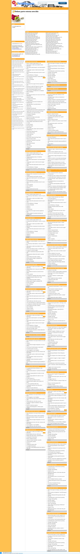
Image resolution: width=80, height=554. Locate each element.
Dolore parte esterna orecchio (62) (18, 60)
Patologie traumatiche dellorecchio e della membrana (34, 278)
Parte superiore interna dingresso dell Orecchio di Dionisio (57, 216)
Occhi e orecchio (29, 184)
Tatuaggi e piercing (51, 76)
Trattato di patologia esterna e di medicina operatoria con (34, 157)
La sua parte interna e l (52, 198)
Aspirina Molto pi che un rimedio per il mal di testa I (57, 241)
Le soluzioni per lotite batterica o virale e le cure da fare (35, 196)
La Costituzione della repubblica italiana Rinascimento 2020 (55, 190)
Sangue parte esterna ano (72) (17, 91)
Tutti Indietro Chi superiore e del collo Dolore (56, 258)
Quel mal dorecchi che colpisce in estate (33, 87)
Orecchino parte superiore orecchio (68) (18, 128)
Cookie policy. (20, 553)
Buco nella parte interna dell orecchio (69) (17, 114)
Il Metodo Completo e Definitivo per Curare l (56, 331)
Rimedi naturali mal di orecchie (32, 188)
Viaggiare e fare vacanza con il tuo (54, 367)
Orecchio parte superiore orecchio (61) (18, 94)
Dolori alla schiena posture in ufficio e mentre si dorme (56, 257)
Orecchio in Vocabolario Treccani (54, 482)
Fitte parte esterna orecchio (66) (17, 70)
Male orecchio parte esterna (44, 8)
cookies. (10, 552)
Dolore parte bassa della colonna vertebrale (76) (17, 107)
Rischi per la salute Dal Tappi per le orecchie (34, 86)
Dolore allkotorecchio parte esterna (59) (18, 72)
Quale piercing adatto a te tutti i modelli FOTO (56, 515)
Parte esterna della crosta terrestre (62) (18, 79)
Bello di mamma (29, 100)
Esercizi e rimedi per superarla (32, 405)
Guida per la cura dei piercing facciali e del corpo (57, 428)
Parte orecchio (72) (15, 117)
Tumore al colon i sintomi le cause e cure (55, 151)
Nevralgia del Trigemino (30, 114)
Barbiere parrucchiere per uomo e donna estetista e (57, 444)
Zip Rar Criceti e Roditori (52, 81)
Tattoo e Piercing (51, 340)
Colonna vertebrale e (51, 263)
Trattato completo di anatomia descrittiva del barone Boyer (34, 214)
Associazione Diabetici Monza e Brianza (55, 385)
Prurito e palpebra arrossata (31, 438)
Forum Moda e (50, 78)
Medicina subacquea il (30, 118)
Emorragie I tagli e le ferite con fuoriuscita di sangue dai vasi (56, 98)
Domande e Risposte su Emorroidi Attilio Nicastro (57, 99)
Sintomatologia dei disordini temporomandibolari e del (35, 362)
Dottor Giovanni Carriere (31, 138)
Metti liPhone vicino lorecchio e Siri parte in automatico (56, 401)
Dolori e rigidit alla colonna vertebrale (55, 260)
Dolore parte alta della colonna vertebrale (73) (17, 105)
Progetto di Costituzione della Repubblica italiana (57, 186)
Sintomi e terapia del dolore (53, 230)
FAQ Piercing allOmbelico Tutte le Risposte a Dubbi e (56, 66)
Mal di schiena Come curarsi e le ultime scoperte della (57, 251)
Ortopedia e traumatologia (52, 264)
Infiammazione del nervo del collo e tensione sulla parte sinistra (35, 352)
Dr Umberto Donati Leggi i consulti (54, 115)
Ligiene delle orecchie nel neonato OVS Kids (34, 111)
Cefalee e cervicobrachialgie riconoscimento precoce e (56, 225)
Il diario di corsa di (29, 309)
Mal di (27, 93)
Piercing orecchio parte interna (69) (18, 111)
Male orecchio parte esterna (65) (31, 34)
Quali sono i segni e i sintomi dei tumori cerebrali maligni (57, 150)
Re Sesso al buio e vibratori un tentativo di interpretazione (55, 420)
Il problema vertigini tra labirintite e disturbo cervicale (34, 403)
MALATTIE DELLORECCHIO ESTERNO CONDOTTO (34, 129)
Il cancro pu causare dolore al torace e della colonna (56, 249)
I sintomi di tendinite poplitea (53, 130)
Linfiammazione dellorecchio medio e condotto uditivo (35, 255)
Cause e (49, 237)
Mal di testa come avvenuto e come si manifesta (35, 415)
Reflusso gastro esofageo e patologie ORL (34, 258)
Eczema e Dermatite (30, 79)
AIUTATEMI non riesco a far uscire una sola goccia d (56, 361)
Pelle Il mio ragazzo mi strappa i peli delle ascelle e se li (57, 64)
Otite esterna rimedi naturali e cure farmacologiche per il (35, 68)
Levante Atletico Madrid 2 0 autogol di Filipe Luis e (57, 381)
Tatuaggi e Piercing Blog (52, 72)
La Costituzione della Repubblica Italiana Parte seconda (56, 184)
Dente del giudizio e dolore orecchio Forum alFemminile (34, 357)
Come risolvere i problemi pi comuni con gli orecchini (56, 539)
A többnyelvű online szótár (31, 444)
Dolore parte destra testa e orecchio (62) (18, 83)
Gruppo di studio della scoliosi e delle (55, 254)
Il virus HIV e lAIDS (52, 105)
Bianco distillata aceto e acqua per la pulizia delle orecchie (35, 270)
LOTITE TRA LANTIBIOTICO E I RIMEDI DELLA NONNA (35, 91)
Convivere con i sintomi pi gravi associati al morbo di (57, 154)
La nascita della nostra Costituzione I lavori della (57, 177)
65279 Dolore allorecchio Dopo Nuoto (33, 137)
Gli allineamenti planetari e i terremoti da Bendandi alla (35, 371)
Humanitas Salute (29, 125)
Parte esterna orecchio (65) (16, 64)
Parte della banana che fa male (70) (18, 116)
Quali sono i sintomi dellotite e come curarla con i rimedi (35, 242)
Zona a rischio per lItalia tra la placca (33, 379)
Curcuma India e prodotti (31, 441)
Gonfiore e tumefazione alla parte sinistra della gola (35, 252)
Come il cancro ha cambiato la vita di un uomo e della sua (57, 160)
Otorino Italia (28, 135)
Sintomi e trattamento (52, 127)
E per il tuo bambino (51, 291)
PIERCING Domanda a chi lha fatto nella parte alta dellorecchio (56, 473)
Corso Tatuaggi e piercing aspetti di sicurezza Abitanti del (56, 457)
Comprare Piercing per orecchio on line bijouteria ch (57, 481)
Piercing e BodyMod (52, 75)
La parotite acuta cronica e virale (54, 293)
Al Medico (28, 147)
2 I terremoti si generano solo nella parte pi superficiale (34, 386)
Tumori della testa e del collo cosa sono (33, 301)
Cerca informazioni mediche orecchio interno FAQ (35, 119)
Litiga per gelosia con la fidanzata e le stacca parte (57, 393)
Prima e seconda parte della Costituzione (55, 172)
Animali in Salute (29, 97)
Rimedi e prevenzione (52, 108)
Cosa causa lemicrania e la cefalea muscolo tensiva (35, 302)
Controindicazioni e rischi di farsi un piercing (56, 70)
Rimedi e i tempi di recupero (53, 113)
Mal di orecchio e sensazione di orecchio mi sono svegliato (35, 174)
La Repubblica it (29, 115)
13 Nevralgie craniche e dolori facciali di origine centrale (35, 70)
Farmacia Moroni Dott (30, 132)
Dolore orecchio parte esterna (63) (18, 61)
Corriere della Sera (29, 134)
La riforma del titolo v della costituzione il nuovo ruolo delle (57, 179)
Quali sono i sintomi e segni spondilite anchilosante (57, 246)
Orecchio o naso (51, 474)
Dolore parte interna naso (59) (17, 112)
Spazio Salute (29, 127)
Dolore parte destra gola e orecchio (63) (18, 77)
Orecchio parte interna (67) (16, 100)
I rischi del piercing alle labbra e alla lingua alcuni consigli (57, 303)
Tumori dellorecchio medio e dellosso (33, 256)
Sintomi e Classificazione (52, 235)
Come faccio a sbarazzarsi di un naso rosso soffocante (56, 333)
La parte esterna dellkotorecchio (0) (18, 88)
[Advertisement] (17, 32)
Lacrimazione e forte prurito (31, 437)
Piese (13, 8)
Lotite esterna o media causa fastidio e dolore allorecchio (34, 65)
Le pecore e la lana (51, 468)
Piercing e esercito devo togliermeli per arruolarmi (57, 458)
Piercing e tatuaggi (51, 73)
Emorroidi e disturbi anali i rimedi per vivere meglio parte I (56, 95)
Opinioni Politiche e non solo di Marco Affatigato (57, 421)
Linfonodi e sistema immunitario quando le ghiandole (34, 360)
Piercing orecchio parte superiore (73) (17, 126)
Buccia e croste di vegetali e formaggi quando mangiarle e (56, 374)
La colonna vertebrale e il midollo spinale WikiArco (55, 276)
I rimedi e (28, 343)
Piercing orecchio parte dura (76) (17, 121)
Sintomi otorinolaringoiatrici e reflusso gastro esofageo (34, 407)
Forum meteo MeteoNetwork (31, 131)
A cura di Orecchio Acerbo (53, 484)
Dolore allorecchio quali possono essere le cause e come (35, 73)
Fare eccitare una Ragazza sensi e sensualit (56, 423)
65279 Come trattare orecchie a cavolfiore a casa (35, 248)
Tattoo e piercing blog (52, 79)
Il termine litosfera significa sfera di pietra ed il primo (35, 382)
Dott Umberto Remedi (30, 143)
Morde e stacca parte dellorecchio (54, 409)
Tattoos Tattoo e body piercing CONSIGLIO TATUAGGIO (56, 505)
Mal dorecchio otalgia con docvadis (33, 117)
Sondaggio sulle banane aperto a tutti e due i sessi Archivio (57, 377)
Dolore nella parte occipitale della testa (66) (18, 103)
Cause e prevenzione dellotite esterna (33, 326)
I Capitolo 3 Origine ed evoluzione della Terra (34, 389)
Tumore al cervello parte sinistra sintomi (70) (17, 97)
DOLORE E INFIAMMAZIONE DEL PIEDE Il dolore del (35, 448)
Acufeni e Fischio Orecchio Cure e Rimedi (56, 197)
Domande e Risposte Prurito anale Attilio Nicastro (57, 102)
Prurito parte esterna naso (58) (17, 84)
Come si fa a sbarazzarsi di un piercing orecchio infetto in (56, 449)
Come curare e (50, 143)
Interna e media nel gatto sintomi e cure (33, 63)
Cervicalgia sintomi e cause (53, 232)
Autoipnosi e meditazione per (53, 231)
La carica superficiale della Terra (32, 383)
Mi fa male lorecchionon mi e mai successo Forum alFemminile (35, 95)
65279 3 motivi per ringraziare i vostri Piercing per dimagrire (57, 493)
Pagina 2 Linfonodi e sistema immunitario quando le (57, 365)
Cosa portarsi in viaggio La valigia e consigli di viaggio (56, 359)
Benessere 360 (29, 141)
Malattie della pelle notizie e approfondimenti (34, 435)
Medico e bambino (51, 238)
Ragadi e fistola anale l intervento (54, 104)
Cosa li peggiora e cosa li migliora (32, 350)
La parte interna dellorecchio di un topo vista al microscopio (56, 211)
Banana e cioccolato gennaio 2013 (54, 383)
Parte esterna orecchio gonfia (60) (18, 69)
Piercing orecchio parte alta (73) (17, 120)
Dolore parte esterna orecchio (20, 8)
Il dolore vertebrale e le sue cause (54, 253)
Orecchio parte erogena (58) (30, 50)
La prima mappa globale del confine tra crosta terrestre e (34, 376)
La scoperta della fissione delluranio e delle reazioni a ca (34, 369)
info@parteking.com (16, 56)
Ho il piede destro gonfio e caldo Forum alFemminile (55, 124)
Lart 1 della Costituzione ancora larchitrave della (57, 187)
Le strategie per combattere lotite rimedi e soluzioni (35, 275)
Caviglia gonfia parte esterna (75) (18, 92)
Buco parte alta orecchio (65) (17, 123)
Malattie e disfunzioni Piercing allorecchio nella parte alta (56, 432)
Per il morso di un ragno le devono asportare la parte (35, 84)
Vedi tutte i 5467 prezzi (52, 541)
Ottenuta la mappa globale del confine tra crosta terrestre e (35, 374)
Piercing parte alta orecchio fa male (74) (18, 87)
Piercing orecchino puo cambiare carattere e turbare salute (56, 529)
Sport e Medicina (29, 77)
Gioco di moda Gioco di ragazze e (54, 452)
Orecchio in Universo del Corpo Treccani (55, 213)
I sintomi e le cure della (52, 270)
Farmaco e (28, 82)
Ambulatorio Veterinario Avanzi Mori (33, 140)
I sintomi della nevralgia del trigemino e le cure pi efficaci (35, 345)
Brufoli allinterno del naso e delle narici (33, 434)
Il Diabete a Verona (51, 384)
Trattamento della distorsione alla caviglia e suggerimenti (56, 117)
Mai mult (27, 190)
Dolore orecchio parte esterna (32, 8)
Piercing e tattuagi (51, 500)
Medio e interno (51, 209)
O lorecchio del (29, 209)
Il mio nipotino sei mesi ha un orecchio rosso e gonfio (35, 272)
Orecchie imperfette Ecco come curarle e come (56, 549)
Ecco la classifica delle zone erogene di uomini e (57, 415)
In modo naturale (29, 124)
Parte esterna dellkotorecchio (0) (17, 89)
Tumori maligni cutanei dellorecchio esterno (34, 121)
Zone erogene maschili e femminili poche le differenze (56, 417)
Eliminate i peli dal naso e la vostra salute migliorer (57, 327)
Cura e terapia (50, 125)
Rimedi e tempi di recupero (53, 119)
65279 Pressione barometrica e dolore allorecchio (35, 76)
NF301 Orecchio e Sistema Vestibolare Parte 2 (56, 406)
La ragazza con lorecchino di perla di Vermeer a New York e (56, 537)
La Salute (28, 122)
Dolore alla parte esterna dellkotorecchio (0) (16, 75)
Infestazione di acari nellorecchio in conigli (56, 214)
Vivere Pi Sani (29, 146)
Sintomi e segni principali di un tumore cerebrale (57, 163)
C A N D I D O (51, 174)
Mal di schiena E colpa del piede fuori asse (56, 131)
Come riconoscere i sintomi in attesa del (55, 288)
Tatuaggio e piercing (51, 526)
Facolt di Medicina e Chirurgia (32, 74)
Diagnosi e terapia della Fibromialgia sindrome (56, 261)
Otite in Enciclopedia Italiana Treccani (33, 89)
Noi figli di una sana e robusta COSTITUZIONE (57, 175)
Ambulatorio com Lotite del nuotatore (33, 112)
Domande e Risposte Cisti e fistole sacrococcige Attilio (56, 356)
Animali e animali (29, 308)
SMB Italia (28, 144)
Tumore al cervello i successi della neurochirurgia (57, 158)
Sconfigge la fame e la (52, 379)
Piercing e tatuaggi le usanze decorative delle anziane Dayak (56, 307)
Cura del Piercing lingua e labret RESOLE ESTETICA (56, 310)
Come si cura (28, 106)
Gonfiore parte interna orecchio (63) (17, 109)
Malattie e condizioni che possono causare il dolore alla (57, 121)
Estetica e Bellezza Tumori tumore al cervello (56, 162)
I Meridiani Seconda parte (31, 108)
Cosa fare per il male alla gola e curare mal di (34, 347)
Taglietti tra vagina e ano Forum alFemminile (56, 101)
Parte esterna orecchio (55, 8)
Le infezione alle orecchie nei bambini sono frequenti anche (34, 102)
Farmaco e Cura (51, 106)
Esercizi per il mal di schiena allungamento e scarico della (56, 274)
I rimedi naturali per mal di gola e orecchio (34, 176)
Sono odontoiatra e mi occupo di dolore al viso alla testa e (35, 341)
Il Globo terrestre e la (30, 378)
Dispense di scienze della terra (32, 387)
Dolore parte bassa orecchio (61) (17, 81)
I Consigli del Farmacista (31, 98)
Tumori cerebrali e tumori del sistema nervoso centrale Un (56, 166)
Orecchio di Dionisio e (52, 137)
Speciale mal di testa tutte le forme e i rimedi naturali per (56, 223)
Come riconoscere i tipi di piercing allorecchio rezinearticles (56, 517)
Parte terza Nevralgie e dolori (31, 328)
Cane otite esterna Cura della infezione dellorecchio (33, 105)
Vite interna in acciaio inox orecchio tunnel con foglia (56, 321)
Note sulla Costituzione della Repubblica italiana (57, 191)
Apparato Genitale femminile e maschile (33, 440)
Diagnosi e (28, 80)
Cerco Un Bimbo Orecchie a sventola (55, 478)
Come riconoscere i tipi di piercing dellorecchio (56, 519)
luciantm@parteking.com (16, 48)
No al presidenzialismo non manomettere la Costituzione (56, 182)
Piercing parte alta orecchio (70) (17, 124)
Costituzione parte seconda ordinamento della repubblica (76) (18, 99)
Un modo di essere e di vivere (31, 348)
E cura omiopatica (51, 234)
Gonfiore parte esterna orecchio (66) (17, 67)
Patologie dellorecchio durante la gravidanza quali (35, 109)
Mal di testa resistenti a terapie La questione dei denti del (35, 418)
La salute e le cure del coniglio (32, 250)
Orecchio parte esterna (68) (16, 65)
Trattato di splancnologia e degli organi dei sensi (57, 405)
